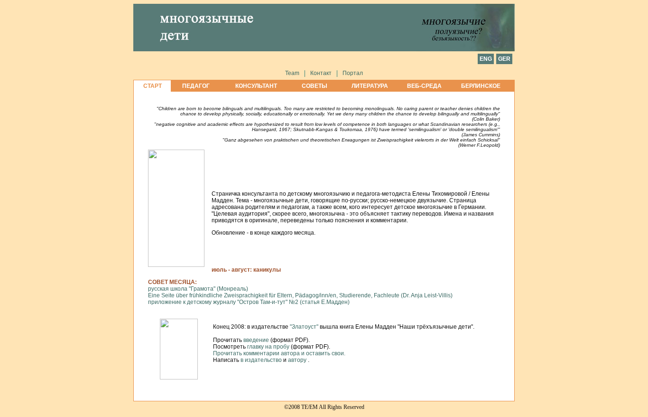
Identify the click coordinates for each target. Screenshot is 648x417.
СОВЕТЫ (314, 86)
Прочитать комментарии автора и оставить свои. (279, 353)
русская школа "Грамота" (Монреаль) (198, 288)
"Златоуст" (305, 326)
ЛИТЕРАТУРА (369, 86)
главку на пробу (268, 346)
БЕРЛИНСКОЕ (481, 86)
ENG (486, 59)
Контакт (321, 73)
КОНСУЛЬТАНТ (256, 86)
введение (256, 340)
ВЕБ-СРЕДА (424, 86)
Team (292, 73)
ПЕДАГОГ (196, 86)
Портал (353, 73)
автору (298, 360)
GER (504, 59)
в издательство (262, 360)
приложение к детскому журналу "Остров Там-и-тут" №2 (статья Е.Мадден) (249, 302)
